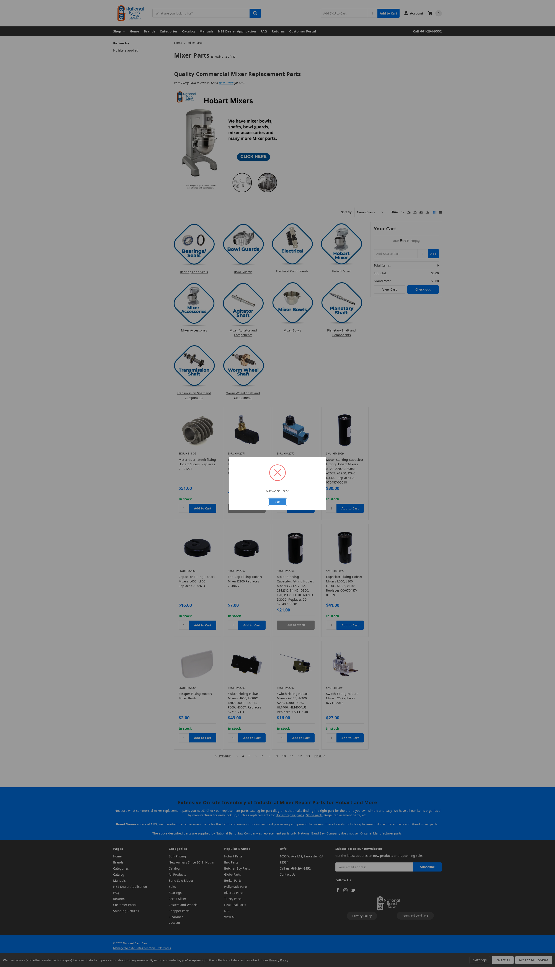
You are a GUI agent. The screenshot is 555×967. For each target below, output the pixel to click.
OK (277, 502)
